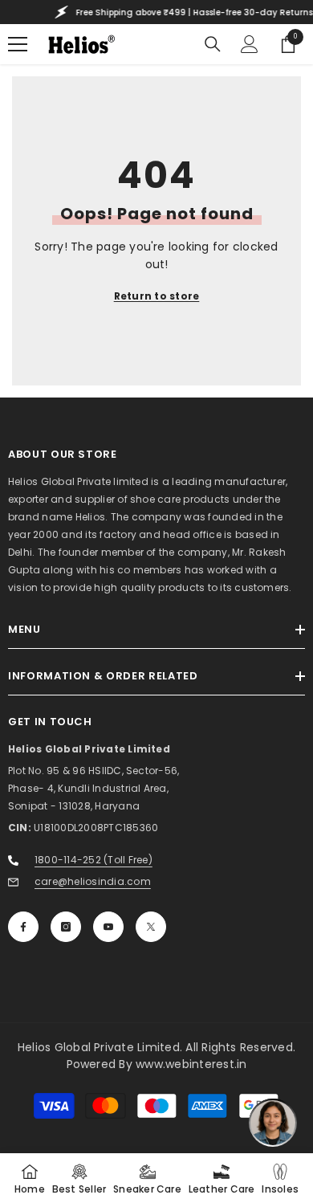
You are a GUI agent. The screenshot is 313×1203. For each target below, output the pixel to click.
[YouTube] (108, 926)
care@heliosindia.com (93, 881)
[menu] (17, 44)
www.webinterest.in (191, 1064)
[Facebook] (23, 926)
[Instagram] (66, 926)
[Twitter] (151, 926)
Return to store (157, 296)
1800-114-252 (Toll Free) (93, 860)
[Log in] (249, 44)
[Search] (212, 44)
